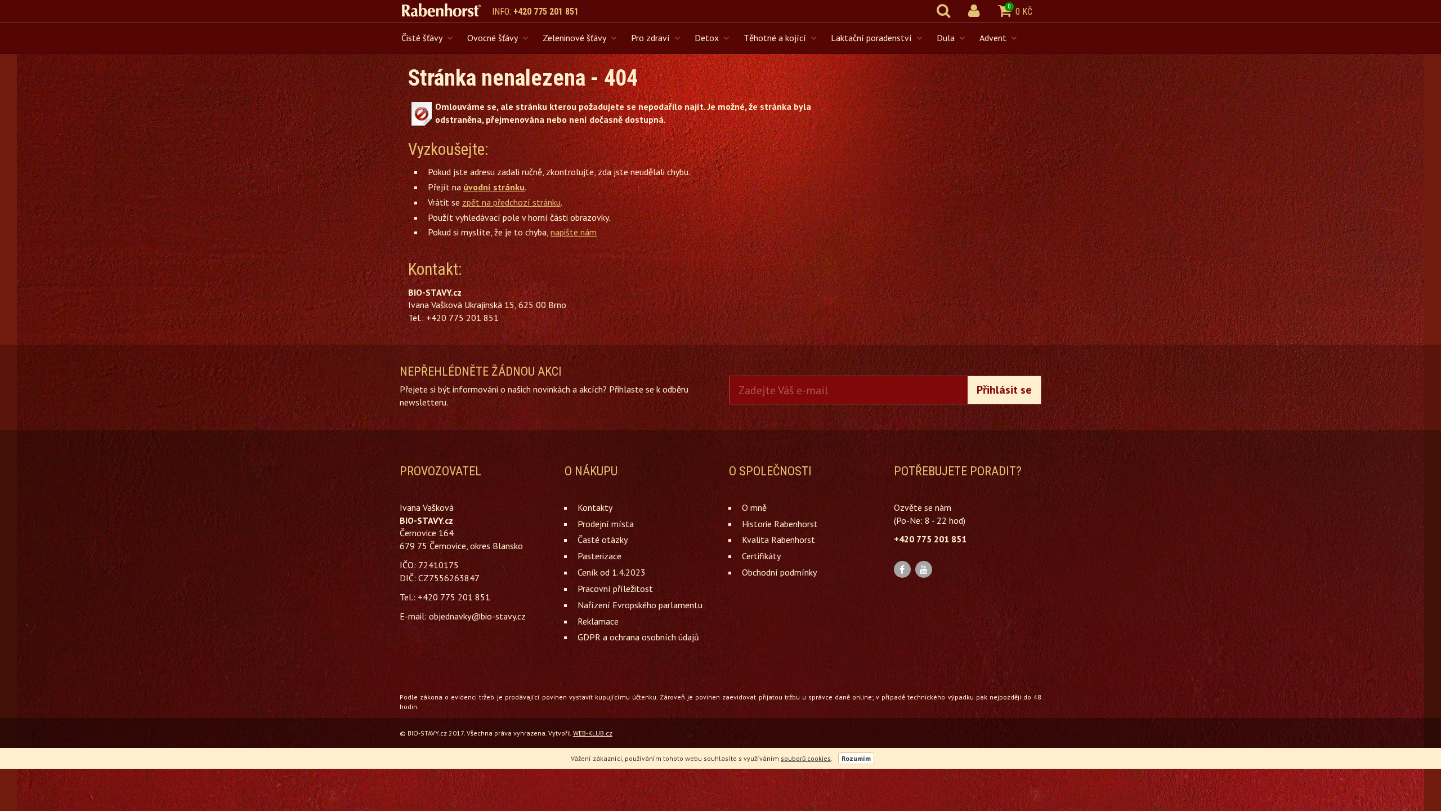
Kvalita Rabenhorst (778, 539)
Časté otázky (603, 539)
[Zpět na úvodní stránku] (447, 10)
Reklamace (598, 621)
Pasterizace (599, 556)
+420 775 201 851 (546, 11)
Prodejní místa (606, 523)
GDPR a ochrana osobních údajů (638, 637)
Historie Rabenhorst (780, 523)
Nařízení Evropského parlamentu (640, 605)
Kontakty (595, 507)
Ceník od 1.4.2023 (612, 572)
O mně (754, 507)
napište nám (574, 232)
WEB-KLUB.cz (592, 733)
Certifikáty (761, 556)
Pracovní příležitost (615, 588)
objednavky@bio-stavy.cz (477, 616)
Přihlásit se (1004, 389)
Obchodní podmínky (779, 572)
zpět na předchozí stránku (511, 202)
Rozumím (856, 758)
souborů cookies (806, 758)
